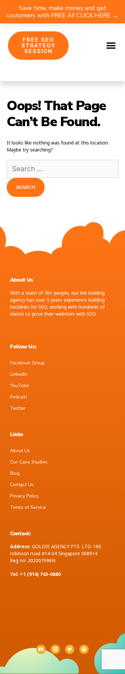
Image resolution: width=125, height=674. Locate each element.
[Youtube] (41, 649)
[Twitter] (69, 649)
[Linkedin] (55, 649)
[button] (110, 45)
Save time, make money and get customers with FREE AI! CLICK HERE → (62, 11)
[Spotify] (84, 649)
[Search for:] (62, 169)
